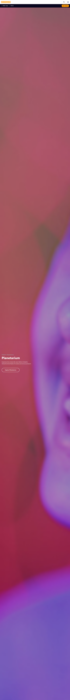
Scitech (4, 354)
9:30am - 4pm (5, 5)
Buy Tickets (65, 5)
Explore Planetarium (10, 370)
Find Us (12, 5)
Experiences (10, 354)
